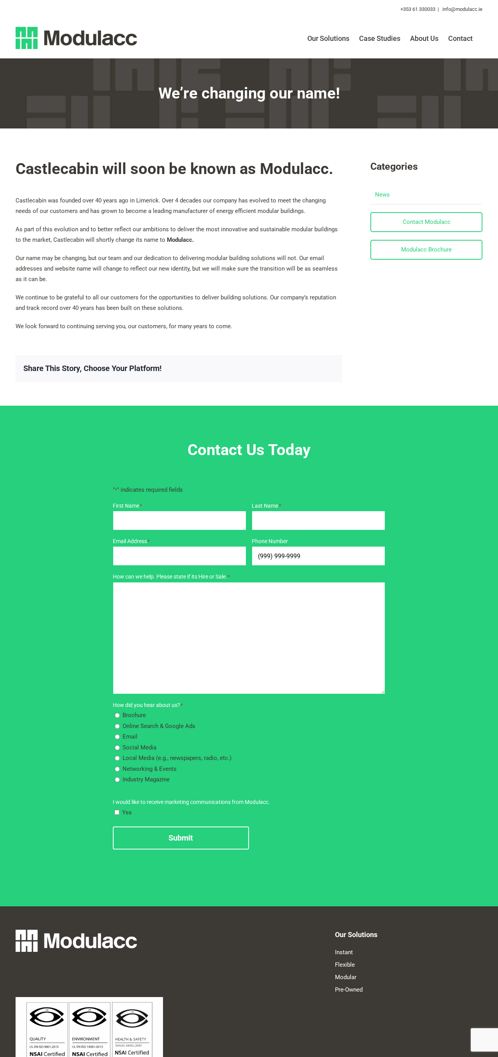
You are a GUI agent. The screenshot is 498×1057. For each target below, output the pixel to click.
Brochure (134, 715)
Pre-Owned (349, 989)
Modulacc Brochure (426, 249)
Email (130, 736)
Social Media (139, 747)
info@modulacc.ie (461, 9)
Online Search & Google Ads (159, 726)
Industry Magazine (146, 779)
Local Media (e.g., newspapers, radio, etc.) (177, 758)
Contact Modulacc (427, 221)
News (382, 194)
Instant (344, 952)
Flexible (345, 964)
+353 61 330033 (417, 9)
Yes (127, 812)
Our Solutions (356, 934)
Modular (345, 977)
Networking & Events (150, 768)
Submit (180, 837)
